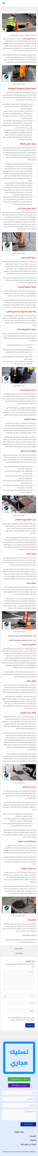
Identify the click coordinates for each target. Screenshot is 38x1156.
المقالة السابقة (19, 948)
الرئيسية (33, 1136)
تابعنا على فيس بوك (28, 1144)
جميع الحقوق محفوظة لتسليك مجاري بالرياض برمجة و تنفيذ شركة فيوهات (19, 1152)
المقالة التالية (19, 953)
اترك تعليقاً (33, 35)
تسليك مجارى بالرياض (23, 35)
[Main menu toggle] (4, 3)
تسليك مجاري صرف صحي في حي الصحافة (20, 636)
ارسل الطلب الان (28, 1124)
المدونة (33, 1140)
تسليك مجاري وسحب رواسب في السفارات (20, 640)
